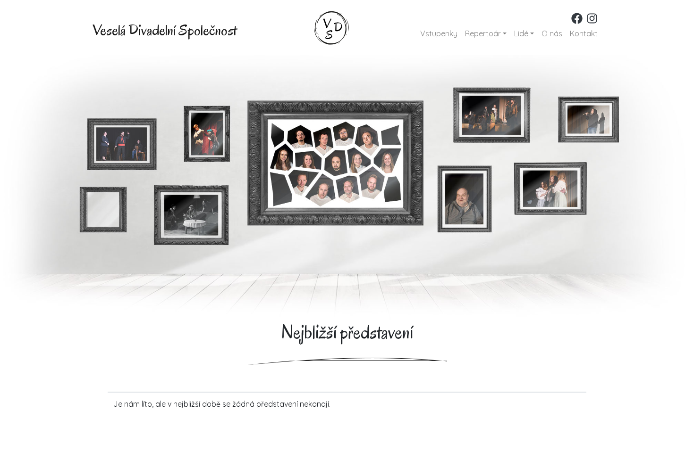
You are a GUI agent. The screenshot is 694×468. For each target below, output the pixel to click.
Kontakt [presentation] (584, 33)
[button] (485, 33)
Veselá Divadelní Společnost (165, 30)
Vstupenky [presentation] (438, 33)
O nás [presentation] (552, 33)
